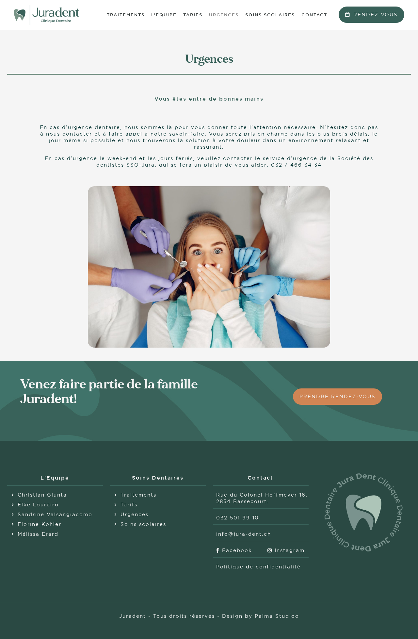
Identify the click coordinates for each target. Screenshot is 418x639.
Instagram (288, 550)
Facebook (236, 550)
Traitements (138, 495)
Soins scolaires (143, 524)
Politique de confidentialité (258, 566)
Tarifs (129, 504)
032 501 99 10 (237, 517)
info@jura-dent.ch (243, 534)
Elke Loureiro (38, 504)
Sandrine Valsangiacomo (55, 514)
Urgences (135, 514)
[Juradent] (46, 14)
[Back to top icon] (387, 625)
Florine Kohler (39, 524)
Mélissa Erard (38, 534)
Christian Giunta (42, 495)
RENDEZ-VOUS (375, 14)
